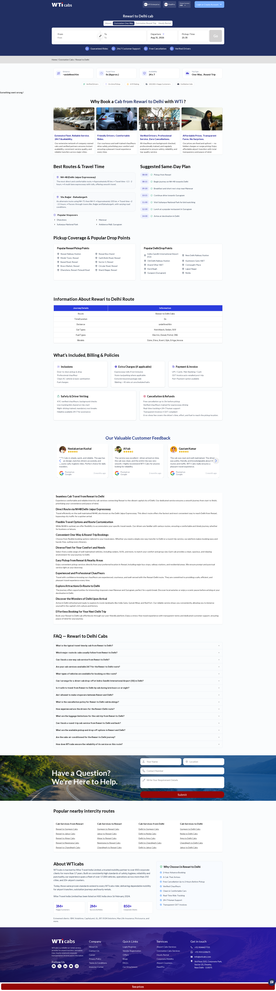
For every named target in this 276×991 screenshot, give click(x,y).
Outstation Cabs (66, 59)
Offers (126, 955)
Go (215, 36)
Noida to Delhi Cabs (189, 833)
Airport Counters (164, 963)
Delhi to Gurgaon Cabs (149, 829)
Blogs (125, 959)
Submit (182, 794)
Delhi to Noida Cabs (147, 833)
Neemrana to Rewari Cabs (108, 843)
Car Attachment (130, 967)
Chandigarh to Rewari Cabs (109, 847)
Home (54, 59)
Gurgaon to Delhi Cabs (190, 829)
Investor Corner (96, 967)
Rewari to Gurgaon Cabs (67, 829)
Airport (108, 23)
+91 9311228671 (202, 952)
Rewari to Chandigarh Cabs (68, 847)
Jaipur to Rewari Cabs (107, 833)
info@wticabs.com (202, 956)
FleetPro (160, 967)
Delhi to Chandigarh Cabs (150, 843)
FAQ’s (125, 963)
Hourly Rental (165, 23)
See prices (138, 986)
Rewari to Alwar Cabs (65, 838)
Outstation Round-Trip (146, 23)
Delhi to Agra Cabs (147, 838)
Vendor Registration (132, 951)
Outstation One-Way (123, 23)
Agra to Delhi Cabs (188, 838)
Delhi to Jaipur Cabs (147, 847)
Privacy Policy (95, 959)
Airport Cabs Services (166, 947)
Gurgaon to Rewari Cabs (108, 829)
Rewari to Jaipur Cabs (65, 833)
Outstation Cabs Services (168, 951)
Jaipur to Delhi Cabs (189, 847)
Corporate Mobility (165, 959)
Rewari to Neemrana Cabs (67, 843)
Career (92, 955)
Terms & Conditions (98, 963)
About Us (93, 947)
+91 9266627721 (202, 947)
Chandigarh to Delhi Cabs (191, 843)
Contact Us (94, 951)
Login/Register (129, 947)
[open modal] (271, 982)
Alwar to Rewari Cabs (106, 838)
